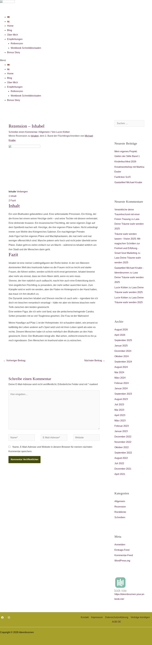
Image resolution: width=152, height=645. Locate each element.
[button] (76, 60)
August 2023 (121, 399)
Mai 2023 (119, 410)
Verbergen (22, 191)
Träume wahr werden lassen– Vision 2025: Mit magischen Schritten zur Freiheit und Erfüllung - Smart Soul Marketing (127, 243)
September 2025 (123, 340)
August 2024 (121, 367)
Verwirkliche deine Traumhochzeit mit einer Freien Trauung (127, 214)
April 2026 (119, 335)
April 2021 (119, 474)
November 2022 (122, 442)
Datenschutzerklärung (116, 617)
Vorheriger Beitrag (14, 360)
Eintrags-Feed (121, 550)
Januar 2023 (121, 431)
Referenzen (17, 43)
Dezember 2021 (122, 468)
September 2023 (123, 394)
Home (10, 26)
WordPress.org (122, 560)
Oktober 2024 (121, 356)
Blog (9, 30)
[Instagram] (9, 617)
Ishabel (35, 136)
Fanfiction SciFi (122, 177)
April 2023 (119, 415)
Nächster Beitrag (94, 360)
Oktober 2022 (121, 447)
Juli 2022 (119, 463)
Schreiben (119, 517)
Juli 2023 (119, 404)
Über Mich (12, 34)
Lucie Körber (121, 287)
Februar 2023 (121, 426)
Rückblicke (120, 512)
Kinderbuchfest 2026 (125, 161)
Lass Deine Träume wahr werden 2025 (129, 224)
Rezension (120, 506)
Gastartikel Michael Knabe (128, 182)
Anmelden (119, 544)
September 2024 (123, 361)
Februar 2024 (121, 383)
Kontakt (85, 617)
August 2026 (121, 329)
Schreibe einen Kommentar (23, 132)
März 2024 (120, 377)
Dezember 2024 (122, 351)
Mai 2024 (119, 372)
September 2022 (123, 452)
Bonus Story (13, 52)
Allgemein (44, 132)
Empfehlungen (15, 39)
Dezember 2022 (122, 436)
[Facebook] (2, 617)
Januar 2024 (121, 388)
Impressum (97, 617)
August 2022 (121, 458)
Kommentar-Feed (123, 555)
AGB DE (116, 621)
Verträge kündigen (140, 617)
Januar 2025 (121, 345)
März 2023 (120, 420)
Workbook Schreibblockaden (26, 48)
